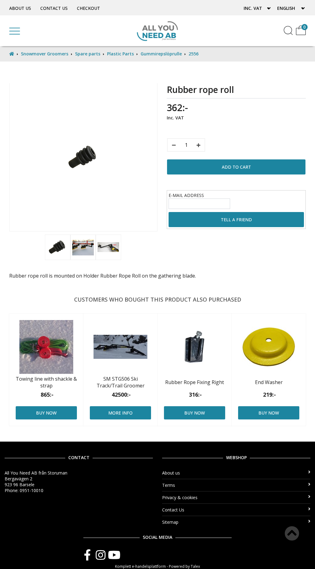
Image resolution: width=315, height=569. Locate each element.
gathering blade (176, 275)
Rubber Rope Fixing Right (194, 382)
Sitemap (170, 522)
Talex (195, 566)
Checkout (88, 8)
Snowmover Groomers (44, 54)
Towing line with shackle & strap (46, 382)
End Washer (269, 382)
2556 (193, 54)
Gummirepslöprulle (161, 54)
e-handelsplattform (149, 566)
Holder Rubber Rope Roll (112, 275)
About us (20, 8)
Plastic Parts (120, 54)
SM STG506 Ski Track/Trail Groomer (121, 382)
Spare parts (87, 54)
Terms (168, 485)
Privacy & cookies (179, 497)
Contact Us (54, 8)
